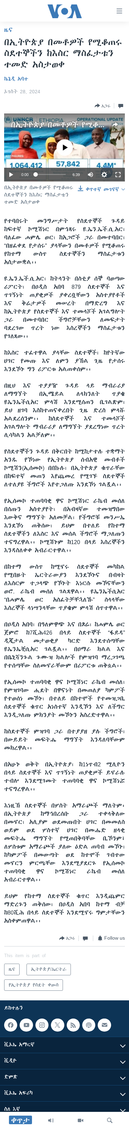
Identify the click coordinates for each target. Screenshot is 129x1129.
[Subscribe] (104, 1025)
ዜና (8, 29)
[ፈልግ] (109, 1120)
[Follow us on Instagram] (42, 1025)
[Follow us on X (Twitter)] (57, 1025)
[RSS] (73, 1025)
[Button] (102, 106)
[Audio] (51, 1120)
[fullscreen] (118, 174)
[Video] (80, 1120)
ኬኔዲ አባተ (16, 79)
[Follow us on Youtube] (26, 1025)
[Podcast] (88, 1025)
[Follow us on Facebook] (10, 1025)
